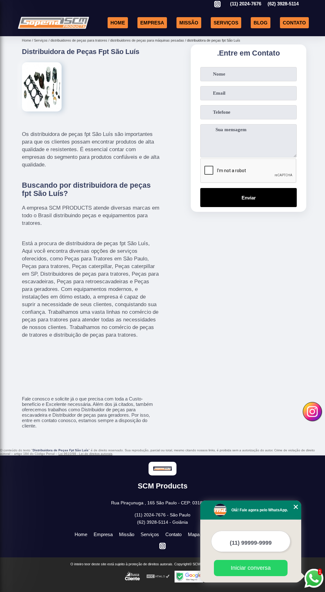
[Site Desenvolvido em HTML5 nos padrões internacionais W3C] (158, 576)
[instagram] (217, 4)
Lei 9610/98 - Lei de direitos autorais (85, 453)
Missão (188, 22)
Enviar (249, 197)
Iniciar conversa (251, 568)
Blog (261, 22)
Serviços (226, 22)
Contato (294, 22)
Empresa (152, 22)
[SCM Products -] (53, 28)
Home (117, 22)
